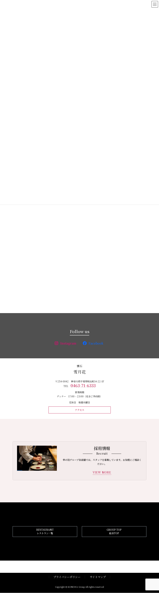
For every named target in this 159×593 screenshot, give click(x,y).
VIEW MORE (102, 472)
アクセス (79, 410)
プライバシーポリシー (66, 577)
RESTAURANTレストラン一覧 (45, 531)
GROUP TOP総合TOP (114, 531)
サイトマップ (98, 577)
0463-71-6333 (83, 385)
